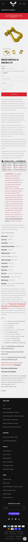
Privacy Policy (6, 454)
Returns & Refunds (8, 462)
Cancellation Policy (8, 465)
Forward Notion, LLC (13, 531)
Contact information (9, 538)
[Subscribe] (23, 508)
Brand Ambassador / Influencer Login (12, 486)
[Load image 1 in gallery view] (7, 52)
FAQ (4, 405)
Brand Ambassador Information (11, 412)
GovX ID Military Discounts (10, 441)
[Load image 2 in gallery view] (14, 52)
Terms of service (10, 536)
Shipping (3, 68)
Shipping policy (19, 536)
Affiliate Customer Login (9, 490)
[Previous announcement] (3, 16)
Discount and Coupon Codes (10, 437)
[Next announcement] (25, 16)
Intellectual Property (8, 469)
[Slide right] (26, 52)
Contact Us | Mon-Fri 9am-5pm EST (12, 427)
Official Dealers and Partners (10, 419)
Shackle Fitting (7, 409)
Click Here (18, 365)
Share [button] (4, 391)
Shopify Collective (8, 497)
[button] (3, 4)
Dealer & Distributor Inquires (10, 423)
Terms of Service (7, 451)
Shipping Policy (7, 458)
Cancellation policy (20, 538)
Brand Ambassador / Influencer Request (13, 416)
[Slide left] (1, 52)
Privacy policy (20, 533)
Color (2, 75)
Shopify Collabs (7, 494)
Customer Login (7, 479)
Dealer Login (6, 483)
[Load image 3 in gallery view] (21, 52)
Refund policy (13, 533)
